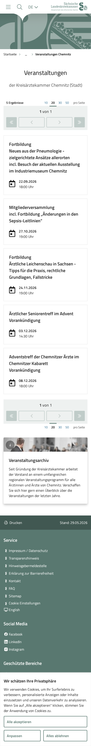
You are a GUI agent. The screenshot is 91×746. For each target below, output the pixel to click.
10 (46, 103)
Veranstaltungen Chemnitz (53, 54)
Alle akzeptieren (19, 721)
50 (68, 103)
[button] (19, 7)
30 (61, 103)
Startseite (10, 54)
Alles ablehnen (57, 735)
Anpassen (14, 735)
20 (54, 103)
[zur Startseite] (69, 7)
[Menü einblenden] (8, 7)
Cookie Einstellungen (24, 603)
